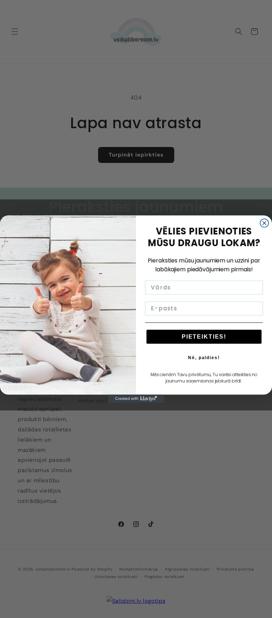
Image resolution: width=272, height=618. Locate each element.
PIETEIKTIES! (204, 336)
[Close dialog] (264, 223)
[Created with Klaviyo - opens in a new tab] (136, 399)
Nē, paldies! (204, 357)
